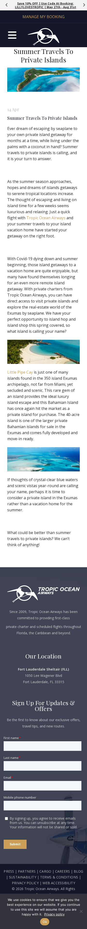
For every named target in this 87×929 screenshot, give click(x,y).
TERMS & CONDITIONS (59, 877)
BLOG (78, 871)
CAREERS (63, 871)
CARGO (45, 871)
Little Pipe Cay (20, 372)
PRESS (9, 871)
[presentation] (6, 5)
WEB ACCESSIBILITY (59, 883)
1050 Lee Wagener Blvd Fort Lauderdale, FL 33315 (43, 675)
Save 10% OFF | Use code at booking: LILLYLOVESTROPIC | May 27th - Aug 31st (45, 5)
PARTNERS (27, 871)
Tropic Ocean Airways (46, 217)
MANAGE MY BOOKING (43, 16)
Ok (45, 922)
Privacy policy (54, 914)
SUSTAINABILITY (22, 877)
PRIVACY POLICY (25, 883)
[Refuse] (81, 911)
